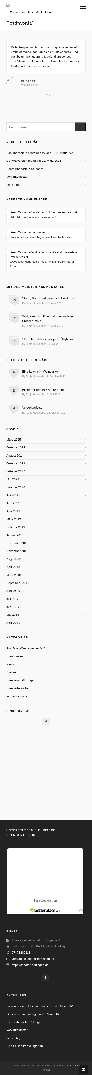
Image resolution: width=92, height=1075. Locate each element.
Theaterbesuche (17, 688)
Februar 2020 (15, 487)
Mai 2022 (12, 479)
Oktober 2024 (15, 447)
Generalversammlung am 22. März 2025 (33, 160)
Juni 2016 (13, 606)
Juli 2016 (12, 599)
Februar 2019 (15, 527)
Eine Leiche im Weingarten (40, 371)
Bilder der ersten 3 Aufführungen (44, 389)
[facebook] (46, 721)
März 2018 (13, 575)
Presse (11, 672)
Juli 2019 (12, 495)
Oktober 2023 (15, 463)
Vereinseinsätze (17, 696)
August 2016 (15, 590)
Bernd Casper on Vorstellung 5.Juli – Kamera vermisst (43, 212)
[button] (80, 126)
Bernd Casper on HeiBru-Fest (28, 232)
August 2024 (15, 455)
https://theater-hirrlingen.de (30, 965)
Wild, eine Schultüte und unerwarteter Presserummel (47, 318)
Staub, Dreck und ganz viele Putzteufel (48, 298)
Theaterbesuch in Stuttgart (24, 168)
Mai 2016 (12, 614)
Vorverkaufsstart (17, 176)
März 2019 (13, 519)
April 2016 (13, 622)
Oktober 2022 (15, 471)
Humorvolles (14, 656)
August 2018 (15, 559)
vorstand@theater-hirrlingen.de (33, 958)
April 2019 (13, 511)
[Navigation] (83, 8)
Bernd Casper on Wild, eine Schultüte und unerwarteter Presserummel (44, 254)
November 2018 (17, 551)
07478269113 (21, 952)
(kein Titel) (13, 184)
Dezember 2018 (17, 543)
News (10, 664)
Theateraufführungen (20, 680)
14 (14, 372)
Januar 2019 (15, 535)
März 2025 (13, 439)
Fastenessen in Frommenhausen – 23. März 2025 (40, 152)
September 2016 (17, 583)
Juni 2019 (13, 503)
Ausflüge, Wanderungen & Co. (26, 648)
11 (14, 390)
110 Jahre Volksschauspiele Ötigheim (47, 339)
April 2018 (13, 567)
